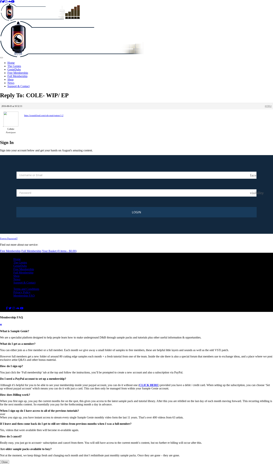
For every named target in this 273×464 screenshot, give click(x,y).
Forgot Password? (9, 238)
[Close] (1, 324)
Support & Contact (18, 86)
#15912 (268, 106)
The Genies (14, 66)
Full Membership (17, 76)
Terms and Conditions (26, 288)
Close (4, 462)
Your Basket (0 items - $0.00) (59, 251)
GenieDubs (14, 69)
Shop (10, 79)
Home (11, 62)
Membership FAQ (24, 295)
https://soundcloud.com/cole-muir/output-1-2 (43, 115)
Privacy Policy (21, 292)
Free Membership (17, 72)
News (10, 82)
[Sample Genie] (136, 12)
